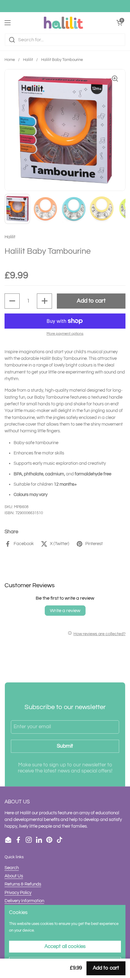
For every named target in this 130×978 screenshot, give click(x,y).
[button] (12, 301)
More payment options (65, 334)
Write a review (65, 610)
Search (12, 868)
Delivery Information (24, 901)
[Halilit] (63, 23)
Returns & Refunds (23, 884)
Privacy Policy (18, 892)
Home (10, 60)
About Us (14, 876)
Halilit (28, 60)
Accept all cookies (65, 946)
